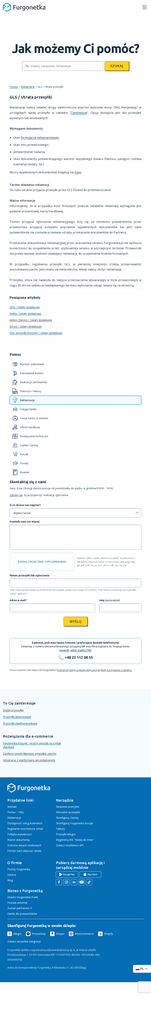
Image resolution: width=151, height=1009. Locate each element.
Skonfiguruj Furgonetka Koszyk (74, 823)
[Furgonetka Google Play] (67, 874)
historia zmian (34, 828)
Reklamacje (28, 86)
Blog (10, 880)
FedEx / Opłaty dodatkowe (25, 313)
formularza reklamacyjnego (40, 138)
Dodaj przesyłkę (13, 710)
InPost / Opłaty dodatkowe (26, 326)
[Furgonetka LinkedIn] (74, 882)
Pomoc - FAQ (15, 812)
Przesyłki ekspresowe (17, 717)
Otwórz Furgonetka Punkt (22, 897)
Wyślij (76, 621)
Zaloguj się (16, 495)
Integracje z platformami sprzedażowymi (29, 760)
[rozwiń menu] (144, 7)
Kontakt (12, 806)
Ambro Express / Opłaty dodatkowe (31, 320)
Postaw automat (17, 902)
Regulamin (13, 828)
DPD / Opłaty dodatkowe (25, 307)
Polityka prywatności (19, 834)
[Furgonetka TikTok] (89, 882)
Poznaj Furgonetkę (18, 869)
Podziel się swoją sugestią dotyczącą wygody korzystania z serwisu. (94, 670)
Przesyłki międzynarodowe (20, 723)
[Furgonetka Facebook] (59, 882)
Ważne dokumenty (18, 840)
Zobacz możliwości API (70, 845)
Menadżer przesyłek (68, 812)
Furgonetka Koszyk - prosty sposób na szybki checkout (32, 745)
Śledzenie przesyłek (67, 806)
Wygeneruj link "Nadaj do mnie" (75, 840)
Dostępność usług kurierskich (24, 823)
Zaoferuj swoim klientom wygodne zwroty (29, 753)
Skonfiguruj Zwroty (67, 817)
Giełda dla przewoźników (22, 913)
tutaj (78, 172)
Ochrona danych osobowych (24, 845)
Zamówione (79, 113)
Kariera (11, 874)
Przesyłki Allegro (66, 834)
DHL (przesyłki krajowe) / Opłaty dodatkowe (36, 333)
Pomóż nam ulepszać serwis (24, 851)
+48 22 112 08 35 (79, 657)
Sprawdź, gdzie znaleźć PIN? (75, 650)
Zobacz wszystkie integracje (24, 941)
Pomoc (14, 86)
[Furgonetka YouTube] (82, 882)
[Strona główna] (28, 792)
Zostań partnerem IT (19, 908)
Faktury (60, 828)
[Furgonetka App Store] (90, 874)
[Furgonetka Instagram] (66, 882)
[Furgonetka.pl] (24, 7)
